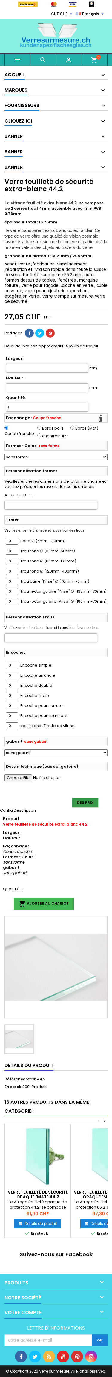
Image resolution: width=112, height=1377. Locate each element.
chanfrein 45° (55, 436)
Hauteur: (15, 378)
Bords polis (53, 428)
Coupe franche (19, 433)
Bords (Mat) (86, 428)
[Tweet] (39, 333)
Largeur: (14, 358)
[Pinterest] (50, 333)
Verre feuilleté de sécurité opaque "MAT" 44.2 (38, 1194)
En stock (13, 1087)
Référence (14, 1079)
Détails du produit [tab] (28, 1065)
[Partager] (29, 333)
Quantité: (16, 397)
